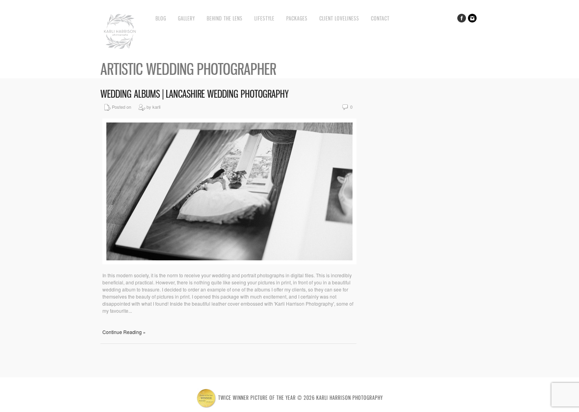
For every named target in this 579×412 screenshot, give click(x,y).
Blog (161, 18)
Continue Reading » (124, 331)
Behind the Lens (225, 18)
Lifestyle (264, 18)
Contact (380, 18)
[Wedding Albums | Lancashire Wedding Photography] (229, 262)
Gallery (186, 18)
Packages (297, 18)
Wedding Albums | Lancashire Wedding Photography (194, 94)
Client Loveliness (339, 18)
